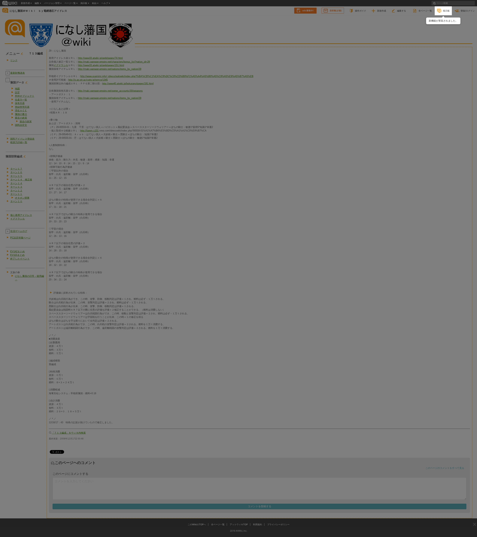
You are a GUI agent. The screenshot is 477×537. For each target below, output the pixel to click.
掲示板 (446, 10)
